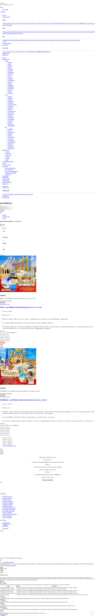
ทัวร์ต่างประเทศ (6, 17)
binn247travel (5, 526)
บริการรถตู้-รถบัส (17, 51)
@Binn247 (3, 11)
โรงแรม (4, 41)
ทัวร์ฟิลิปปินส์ (81, 23)
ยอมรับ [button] (1, 567)
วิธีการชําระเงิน (6, 179)
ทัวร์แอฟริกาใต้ (31, 40)
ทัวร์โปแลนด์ (65, 31)
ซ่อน (1, 212)
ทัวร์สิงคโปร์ (39, 23)
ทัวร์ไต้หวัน (22, 23)
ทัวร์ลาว (44, 23)
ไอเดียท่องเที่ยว (6, 53)
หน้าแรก (4, 15)
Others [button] (1, 610)
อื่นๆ (6, 127)
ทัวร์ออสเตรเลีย (15, 40)
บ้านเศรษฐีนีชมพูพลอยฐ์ (39, 51)
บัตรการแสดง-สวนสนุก (8, 51)
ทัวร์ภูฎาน (92, 23)
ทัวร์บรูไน (70, 23)
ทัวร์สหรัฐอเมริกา (51, 40)
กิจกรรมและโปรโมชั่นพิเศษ (27, 51)
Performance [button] (2, 599)
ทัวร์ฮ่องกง (13, 23)
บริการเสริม (5, 45)
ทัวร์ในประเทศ (6, 150)
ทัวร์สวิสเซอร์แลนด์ (7, 507)
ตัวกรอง (4, 228)
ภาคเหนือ (7, 158)
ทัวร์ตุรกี (26, 40)
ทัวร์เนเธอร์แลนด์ (58, 31)
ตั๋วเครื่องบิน (47, 51)
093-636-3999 (5, 9)
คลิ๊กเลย (2, 210)
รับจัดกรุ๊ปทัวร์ (6, 177)
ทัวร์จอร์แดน (58, 40)
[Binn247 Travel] (0, 615)
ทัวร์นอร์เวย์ (38, 40)
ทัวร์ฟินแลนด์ (46, 31)
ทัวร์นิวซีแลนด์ (44, 40)
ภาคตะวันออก (8, 155)
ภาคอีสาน (7, 156)
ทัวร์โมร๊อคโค (83, 31)
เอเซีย (6, 60)
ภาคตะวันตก (8, 153)
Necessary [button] (2, 581)
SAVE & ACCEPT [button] (4, 614)
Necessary (4, 582)
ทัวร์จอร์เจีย (9, 25)
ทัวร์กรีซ (8, 33)
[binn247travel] (0, 11)
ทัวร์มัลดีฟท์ (5, 40)
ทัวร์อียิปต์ (21, 40)
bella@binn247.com (7, 523)
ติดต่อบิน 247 (5, 55)
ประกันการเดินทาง (7, 43)
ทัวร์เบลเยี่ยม (13, 33)
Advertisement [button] (3, 606)
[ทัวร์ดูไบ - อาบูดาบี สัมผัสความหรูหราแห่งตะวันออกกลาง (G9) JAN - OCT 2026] (18, 291)
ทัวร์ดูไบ (10, 40)
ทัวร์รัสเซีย (9, 31)
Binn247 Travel (6, 522)
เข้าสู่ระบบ (19, 558)
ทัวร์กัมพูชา (75, 23)
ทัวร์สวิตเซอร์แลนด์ (32, 31)
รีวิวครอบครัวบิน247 (7, 182)
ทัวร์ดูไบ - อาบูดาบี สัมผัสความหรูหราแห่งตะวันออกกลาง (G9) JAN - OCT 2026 (21, 307)
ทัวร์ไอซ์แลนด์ (89, 31)
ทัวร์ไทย (5, 25)
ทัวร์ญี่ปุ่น (5, 23)
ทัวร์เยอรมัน (40, 31)
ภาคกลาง (7, 151)
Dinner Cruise (5, 176)
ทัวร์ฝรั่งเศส (25, 31)
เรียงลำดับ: (2, 224)
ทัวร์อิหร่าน (64, 40)
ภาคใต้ (6, 160)
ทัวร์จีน (8, 23)
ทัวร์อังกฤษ (77, 31)
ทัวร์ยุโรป (5, 31)
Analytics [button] (2, 603)
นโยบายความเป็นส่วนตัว (47, 480)
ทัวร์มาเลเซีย (87, 23)
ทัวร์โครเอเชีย (71, 31)
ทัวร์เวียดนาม (33, 23)
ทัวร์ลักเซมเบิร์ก (19, 33)
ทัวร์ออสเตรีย (20, 31)
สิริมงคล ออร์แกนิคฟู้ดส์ (10, 173)
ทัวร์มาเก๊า (48, 23)
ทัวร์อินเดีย (53, 23)
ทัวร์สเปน (51, 31)
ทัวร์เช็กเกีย (10, 121)
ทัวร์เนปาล (65, 23)
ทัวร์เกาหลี (27, 23)
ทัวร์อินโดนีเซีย (59, 23)
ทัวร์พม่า (18, 23)
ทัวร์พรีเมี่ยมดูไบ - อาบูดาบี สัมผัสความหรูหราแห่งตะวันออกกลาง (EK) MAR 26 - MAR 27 (23, 400)
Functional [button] (2, 596)
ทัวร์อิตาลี (14, 31)
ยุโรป (6, 95)
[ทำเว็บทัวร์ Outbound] (9, 562)
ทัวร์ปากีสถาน (77, 40)
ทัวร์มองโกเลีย (70, 40)
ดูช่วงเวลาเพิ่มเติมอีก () (8, 445)
